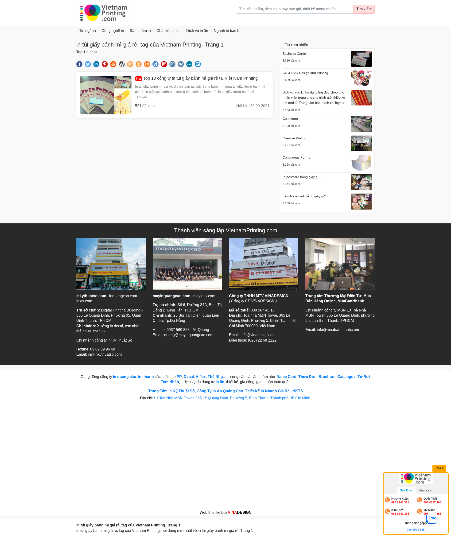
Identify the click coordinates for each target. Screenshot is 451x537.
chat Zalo (425, 490)
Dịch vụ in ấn (197, 31)
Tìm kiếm (364, 9)
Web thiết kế (210, 512)
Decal (189, 377)
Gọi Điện (406, 490)
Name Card (286, 377)
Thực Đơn (307, 377)
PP (179, 377)
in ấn (220, 382)
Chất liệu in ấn (168, 31)
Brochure (327, 377)
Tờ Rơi (364, 377)
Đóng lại (439, 468)
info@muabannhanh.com (338, 330)
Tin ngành (87, 31)
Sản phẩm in (140, 31)
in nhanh (146, 377)
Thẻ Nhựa (217, 377)
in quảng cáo (124, 377)
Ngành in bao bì (227, 31)
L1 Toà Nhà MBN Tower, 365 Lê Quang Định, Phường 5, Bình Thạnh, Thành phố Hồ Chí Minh (232, 398)
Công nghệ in (112, 31)
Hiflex (201, 377)
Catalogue (346, 377)
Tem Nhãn (170, 382)
